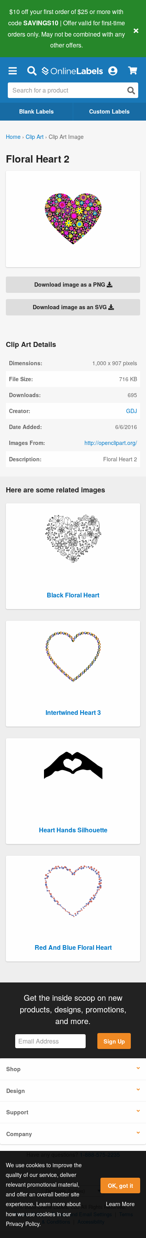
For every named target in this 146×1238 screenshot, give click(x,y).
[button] (12, 70)
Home (13, 136)
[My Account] (112, 70)
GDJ (131, 411)
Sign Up (114, 1041)
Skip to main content (28, 39)
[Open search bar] (32, 70)
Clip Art (35, 136)
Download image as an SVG (70, 307)
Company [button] (19, 1134)
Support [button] (17, 1112)
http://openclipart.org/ (110, 443)
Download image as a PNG (70, 284)
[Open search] (131, 90)
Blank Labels (36, 111)
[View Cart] (132, 70)
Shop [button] (13, 1069)
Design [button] (15, 1090)
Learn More (120, 1204)
